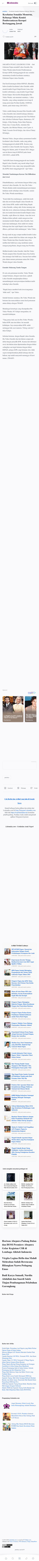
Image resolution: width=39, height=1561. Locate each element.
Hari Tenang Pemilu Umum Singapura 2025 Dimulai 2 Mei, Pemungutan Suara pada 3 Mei (21, 1066)
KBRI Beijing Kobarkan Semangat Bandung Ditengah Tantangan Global (23, 1097)
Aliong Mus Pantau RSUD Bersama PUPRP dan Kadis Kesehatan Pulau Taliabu (23, 1426)
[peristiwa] (7, 777)
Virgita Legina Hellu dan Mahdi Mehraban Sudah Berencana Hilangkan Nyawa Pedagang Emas (19, 1263)
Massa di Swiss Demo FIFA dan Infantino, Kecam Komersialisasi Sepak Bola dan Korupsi (22, 993)
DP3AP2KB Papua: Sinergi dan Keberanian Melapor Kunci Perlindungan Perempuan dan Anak (23, 951)
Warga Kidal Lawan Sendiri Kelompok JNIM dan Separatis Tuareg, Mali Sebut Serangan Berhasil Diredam (19, 1377)
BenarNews (34, 1541)
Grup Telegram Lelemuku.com (25, 810)
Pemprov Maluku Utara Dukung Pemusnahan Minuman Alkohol (22, 1024)
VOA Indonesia (23, 1541)
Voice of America (13, 1541)
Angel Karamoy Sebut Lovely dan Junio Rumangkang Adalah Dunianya (23, 1404)
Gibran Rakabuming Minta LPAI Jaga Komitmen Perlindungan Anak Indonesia (23, 1108)
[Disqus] (19, 860)
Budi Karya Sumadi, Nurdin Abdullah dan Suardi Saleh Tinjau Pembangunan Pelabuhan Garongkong (19, 1280)
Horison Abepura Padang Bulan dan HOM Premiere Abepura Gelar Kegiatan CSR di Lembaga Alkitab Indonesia (19, 1246)
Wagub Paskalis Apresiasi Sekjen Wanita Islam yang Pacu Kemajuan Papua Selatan (23, 1140)
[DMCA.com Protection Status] (19, 1545)
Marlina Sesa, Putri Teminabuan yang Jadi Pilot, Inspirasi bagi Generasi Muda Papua (22, 1044)
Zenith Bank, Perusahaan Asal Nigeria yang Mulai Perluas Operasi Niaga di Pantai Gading (19, 1349)
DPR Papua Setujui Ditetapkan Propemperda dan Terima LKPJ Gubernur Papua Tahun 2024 (22, 972)
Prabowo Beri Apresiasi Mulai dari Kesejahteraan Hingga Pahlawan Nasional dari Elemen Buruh (22, 1087)
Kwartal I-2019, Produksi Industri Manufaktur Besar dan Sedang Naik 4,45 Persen (23, 1415)
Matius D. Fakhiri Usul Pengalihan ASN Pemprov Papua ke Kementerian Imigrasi (23, 1129)
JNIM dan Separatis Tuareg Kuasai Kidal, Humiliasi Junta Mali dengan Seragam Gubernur (19, 1385)
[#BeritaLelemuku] (13, 4)
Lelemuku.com (13, 1540)
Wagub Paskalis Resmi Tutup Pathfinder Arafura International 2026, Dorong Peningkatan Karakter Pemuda (23, 1151)
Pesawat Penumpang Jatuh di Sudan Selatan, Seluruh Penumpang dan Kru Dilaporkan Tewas (17, 1369)
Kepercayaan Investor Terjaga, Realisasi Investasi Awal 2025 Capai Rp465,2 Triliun (23, 962)
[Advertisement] (19, 440)
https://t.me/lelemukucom (19, 812)
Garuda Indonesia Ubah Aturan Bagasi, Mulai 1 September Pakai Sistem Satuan (22, 1055)
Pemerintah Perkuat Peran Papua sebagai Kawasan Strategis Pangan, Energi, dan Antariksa (23, 1034)
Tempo (29, 1541)
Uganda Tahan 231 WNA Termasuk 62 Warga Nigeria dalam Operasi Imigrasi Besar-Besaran (18, 1361)
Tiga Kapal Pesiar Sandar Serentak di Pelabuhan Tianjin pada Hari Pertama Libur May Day (23, 1076)
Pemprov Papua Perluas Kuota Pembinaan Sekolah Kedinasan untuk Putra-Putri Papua (21, 1014)
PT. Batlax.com (27, 1540)
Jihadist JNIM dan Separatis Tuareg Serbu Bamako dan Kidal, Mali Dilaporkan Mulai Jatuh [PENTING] (18, 1389)
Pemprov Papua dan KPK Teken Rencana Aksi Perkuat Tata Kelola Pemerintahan (22, 983)
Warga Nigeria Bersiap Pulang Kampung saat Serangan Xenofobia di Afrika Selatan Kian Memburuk (18, 1365)
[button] (3, 3)
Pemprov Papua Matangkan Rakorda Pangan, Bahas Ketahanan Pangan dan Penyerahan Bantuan (23, 1004)
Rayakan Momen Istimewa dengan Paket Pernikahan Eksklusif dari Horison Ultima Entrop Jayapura (22, 1118)
